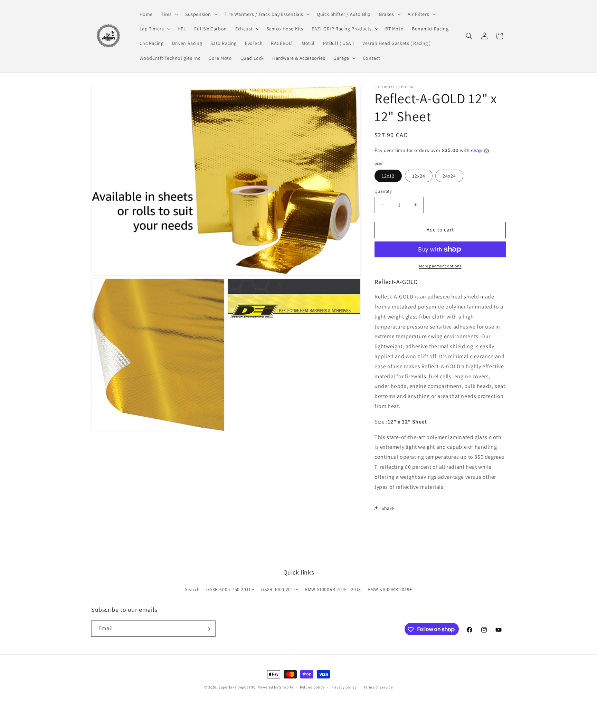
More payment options (440, 265)
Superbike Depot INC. (237, 687)
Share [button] (387, 508)
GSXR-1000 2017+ (279, 589)
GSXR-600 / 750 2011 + (230, 589)
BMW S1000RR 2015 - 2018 (333, 589)
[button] (169, 14)
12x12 (388, 176)
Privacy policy (344, 686)
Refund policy (312, 686)
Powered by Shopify (275, 687)
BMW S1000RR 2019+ (390, 589)
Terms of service (377, 686)
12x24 (418, 176)
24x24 (449, 176)
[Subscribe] (207, 629)
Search (192, 589)
